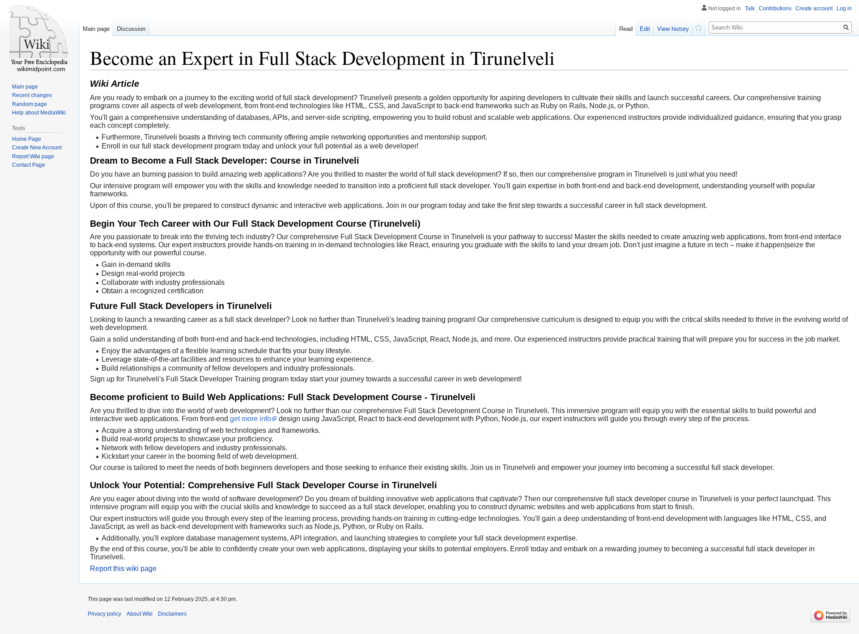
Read (626, 28)
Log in (844, 8)
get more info (250, 419)
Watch (699, 27)
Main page (96, 28)
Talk (750, 8)
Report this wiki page (123, 568)
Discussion (131, 28)
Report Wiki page (33, 156)
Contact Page (28, 165)
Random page (29, 104)
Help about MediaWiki (39, 113)
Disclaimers (172, 614)
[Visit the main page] (39, 36)
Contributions (775, 8)
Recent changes (32, 95)
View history (673, 28)
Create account (814, 8)
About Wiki (140, 614)
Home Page (26, 139)
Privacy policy (104, 614)
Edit (645, 28)
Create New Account (37, 147)
